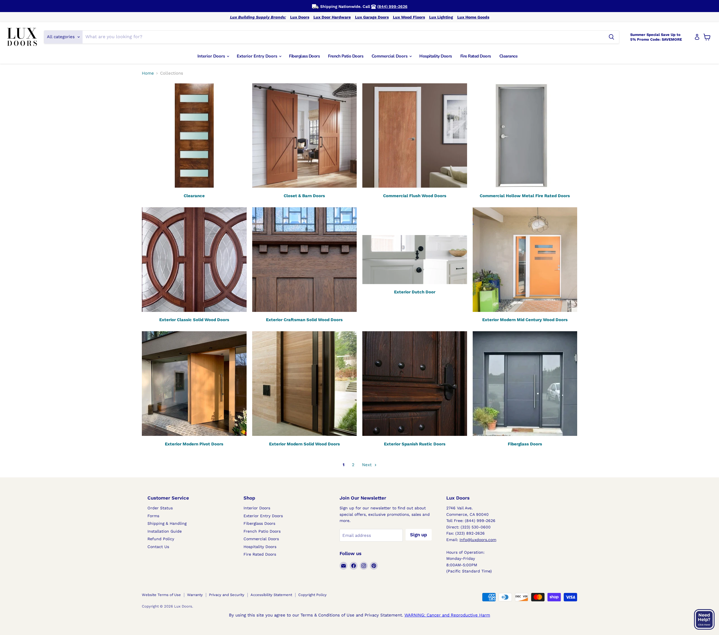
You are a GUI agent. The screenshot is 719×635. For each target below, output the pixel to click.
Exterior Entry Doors (257, 56)
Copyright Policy (312, 595)
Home (148, 73)
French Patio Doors (345, 56)
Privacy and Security (226, 595)
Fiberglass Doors (304, 56)
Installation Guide (164, 531)
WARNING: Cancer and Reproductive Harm (447, 615)
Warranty (195, 595)
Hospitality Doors (435, 56)
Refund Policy (160, 539)
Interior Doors (211, 56)
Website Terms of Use (161, 595)
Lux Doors (299, 17)
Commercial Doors (390, 56)
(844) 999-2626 (392, 6)
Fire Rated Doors (475, 56)
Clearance (508, 56)
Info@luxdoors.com (477, 539)
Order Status (160, 508)
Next (367, 464)
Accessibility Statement (271, 595)
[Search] (611, 37)
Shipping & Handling (166, 523)
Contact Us (158, 546)
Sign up (418, 534)
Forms (153, 516)
